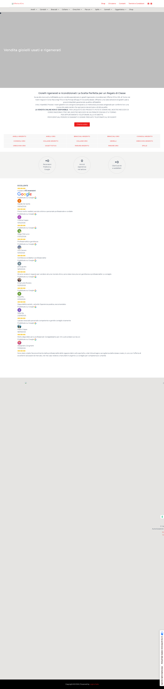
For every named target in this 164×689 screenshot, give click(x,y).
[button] (36, 9)
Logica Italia (94, 684)
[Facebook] (148, 3)
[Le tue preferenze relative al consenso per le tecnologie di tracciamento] (162, 517)
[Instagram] (151, 3)
